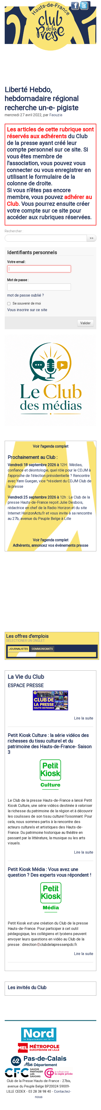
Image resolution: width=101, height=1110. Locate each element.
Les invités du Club (27, 987)
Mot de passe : (18, 280)
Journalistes (18, 648)
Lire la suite (83, 718)
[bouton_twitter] (84, 6)
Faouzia (55, 115)
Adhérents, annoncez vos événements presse (50, 545)
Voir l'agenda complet (50, 446)
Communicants (42, 648)
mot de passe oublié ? (25, 295)
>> (91, 238)
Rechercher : (14, 231)
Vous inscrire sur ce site (27, 310)
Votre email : (16, 262)
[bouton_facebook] (75, 6)
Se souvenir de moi (27, 303)
